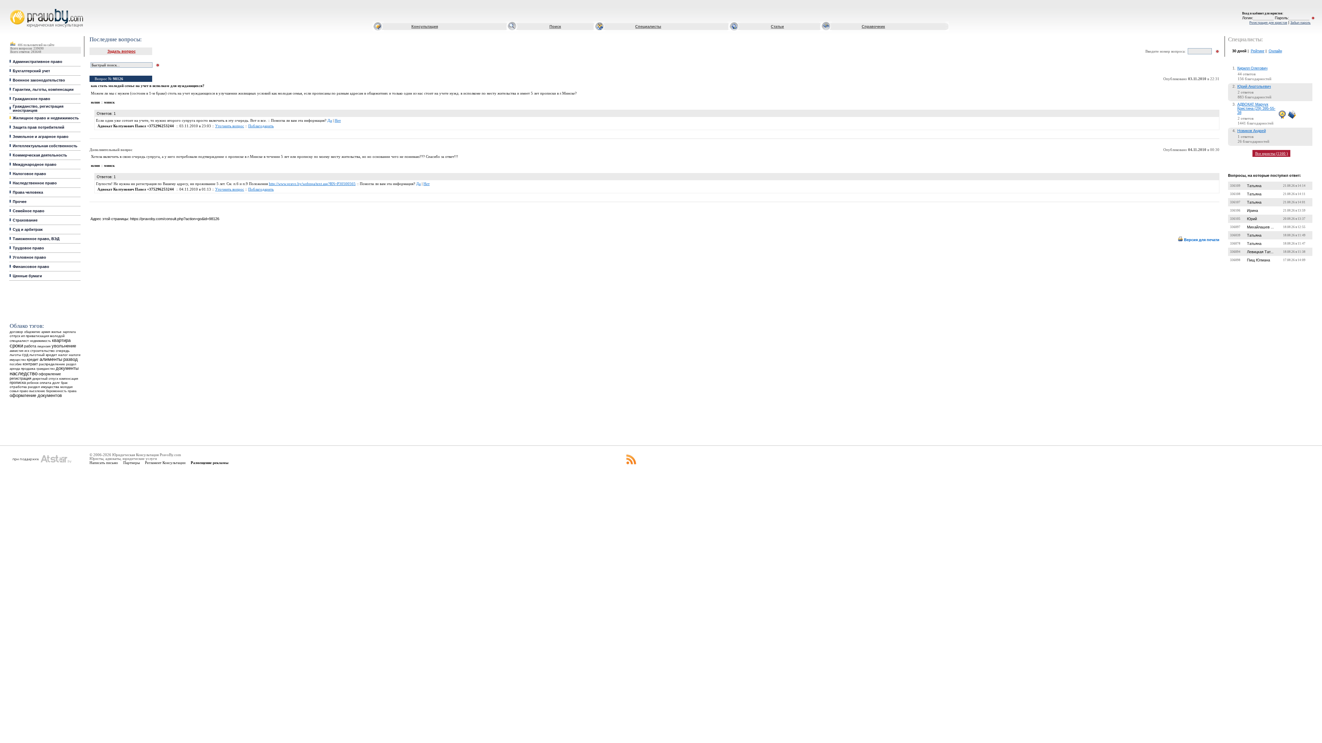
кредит (33, 359)
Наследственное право (35, 183)
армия (45, 332)
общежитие (32, 332)
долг (56, 383)
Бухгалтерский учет (31, 71)
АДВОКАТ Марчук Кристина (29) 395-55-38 (1256, 108)
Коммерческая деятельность (40, 155)
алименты (51, 359)
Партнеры (131, 463)
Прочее (20, 202)
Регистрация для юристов (1268, 22)
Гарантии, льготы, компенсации (43, 89)
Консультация (424, 26)
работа (30, 346)
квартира (61, 340)
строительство (42, 351)
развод (70, 359)
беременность (56, 391)
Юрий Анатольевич (1254, 86)
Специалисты (648, 26)
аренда (15, 368)
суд (25, 355)
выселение (37, 391)
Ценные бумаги (27, 276)
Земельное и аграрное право (41, 136)
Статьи (777, 26)
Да (329, 120)
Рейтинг (1258, 51)
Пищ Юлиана (1258, 260)
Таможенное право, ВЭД (36, 239)
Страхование (25, 220)
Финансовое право (31, 267)
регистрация (20, 378)
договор (16, 332)
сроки (16, 345)
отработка (18, 387)
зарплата (69, 332)
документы (67, 368)
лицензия (44, 346)
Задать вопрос (121, 51)
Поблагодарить (261, 126)
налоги (75, 355)
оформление (50, 374)
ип (23, 336)
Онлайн (1275, 51)
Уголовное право (29, 257)
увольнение (64, 345)
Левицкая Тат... (1260, 252)
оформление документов (36, 395)
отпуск (15, 336)
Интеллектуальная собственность (45, 146)
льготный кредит (43, 355)
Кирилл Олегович (1252, 68)
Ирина (1252, 210)
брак (64, 383)
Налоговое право (29, 174)
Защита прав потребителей (38, 127)
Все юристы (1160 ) (1271, 153)
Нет (338, 120)
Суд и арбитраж (28, 229)
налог (63, 355)
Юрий (1252, 219)
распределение (52, 364)
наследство (24, 373)
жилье (56, 332)
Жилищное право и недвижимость (46, 118)
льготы (15, 355)
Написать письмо (104, 463)
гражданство (45, 368)
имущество (18, 360)
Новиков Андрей (1251, 131)
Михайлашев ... (1260, 227)
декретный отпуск (45, 378)
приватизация (37, 336)
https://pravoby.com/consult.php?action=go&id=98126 (174, 219)
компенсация (68, 378)
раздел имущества (43, 387)
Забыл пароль (1300, 22)
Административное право (37, 62)
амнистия (16, 351)
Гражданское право (31, 99)
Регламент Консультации (165, 463)
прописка (18, 382)
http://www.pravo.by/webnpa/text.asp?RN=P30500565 (312, 184)
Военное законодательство (39, 80)
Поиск (555, 26)
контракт (30, 364)
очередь (63, 351)
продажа (28, 368)
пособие (16, 364)
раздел (71, 364)
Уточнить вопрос (229, 126)
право (24, 391)
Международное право (34, 164)
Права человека (28, 192)
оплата (45, 383)
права (72, 391)
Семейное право (28, 211)
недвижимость (40, 341)
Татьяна (1254, 186)
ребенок (33, 383)
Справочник (873, 26)
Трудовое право (28, 248)
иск (26, 351)
